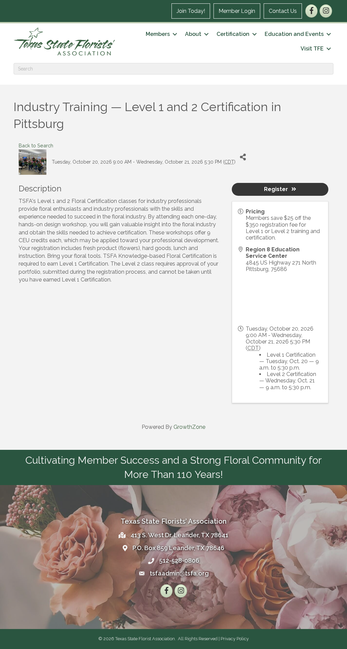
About (193, 34)
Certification (233, 34)
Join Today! (191, 11)
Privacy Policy (235, 638)
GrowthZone (189, 427)
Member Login (237, 11)
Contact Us (283, 11)
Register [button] (276, 189)
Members (158, 34)
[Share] (243, 157)
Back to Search (36, 145)
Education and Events (294, 34)
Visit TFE (312, 48)
